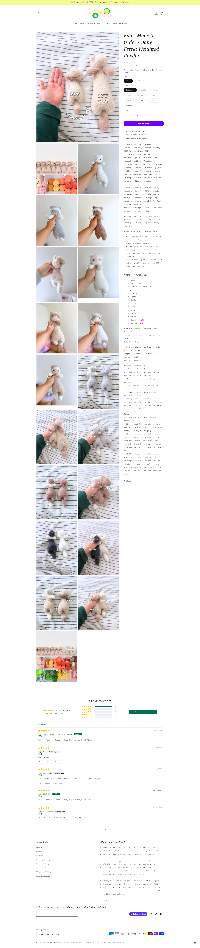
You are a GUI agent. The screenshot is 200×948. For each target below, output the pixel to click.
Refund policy (76, 942)
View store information (137, 138)
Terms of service (103, 942)
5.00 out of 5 (63, 711)
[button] (38, 13)
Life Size (143, 81)
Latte (145, 90)
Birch (130, 101)
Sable (156, 90)
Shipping (127, 66)
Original (130, 90)
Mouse (142, 101)
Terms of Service (44, 868)
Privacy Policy (43, 860)
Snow (154, 95)
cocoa (130, 95)
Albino (130, 106)
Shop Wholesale (43, 876)
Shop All (40, 847)
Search (39, 851)
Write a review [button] (143, 712)
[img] (44, 731)
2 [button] (98, 830)
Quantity (127, 111)
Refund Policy (42, 864)
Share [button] (128, 481)
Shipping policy (118, 942)
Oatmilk (154, 101)
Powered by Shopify (61, 942)
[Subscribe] (75, 914)
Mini (128, 81)
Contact (39, 855)
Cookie (142, 95)
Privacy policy (89, 942)
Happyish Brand (48, 942)
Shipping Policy (43, 872)
